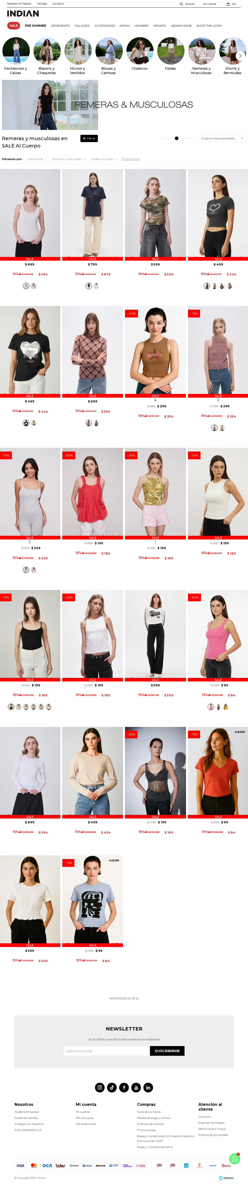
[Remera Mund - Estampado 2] (92, 352)
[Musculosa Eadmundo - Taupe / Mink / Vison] (41, 707)
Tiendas (42, 3)
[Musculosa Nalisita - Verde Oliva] (218, 707)
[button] (187, 3)
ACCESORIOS (105, 25)
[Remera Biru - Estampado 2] (207, 286)
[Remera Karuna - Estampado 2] (34, 423)
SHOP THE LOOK (209, 25)
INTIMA (125, 25)
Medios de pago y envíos (153, 1118)
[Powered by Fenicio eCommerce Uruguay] (226, 1178)
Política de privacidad (213, 1135)
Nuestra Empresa (27, 1112)
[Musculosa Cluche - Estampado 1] (222, 428)
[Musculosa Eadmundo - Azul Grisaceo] (34, 707)
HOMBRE (141, 25)
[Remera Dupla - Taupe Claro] (92, 772)
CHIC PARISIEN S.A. (28, 1130)
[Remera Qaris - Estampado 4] (155, 635)
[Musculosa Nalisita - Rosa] (211, 707)
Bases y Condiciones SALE (155, 1147)
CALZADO (82, 25)
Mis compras (84, 1118)
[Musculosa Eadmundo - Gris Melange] (19, 707)
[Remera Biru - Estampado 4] (222, 286)
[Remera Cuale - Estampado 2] (92, 215)
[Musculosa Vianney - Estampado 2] (26, 570)
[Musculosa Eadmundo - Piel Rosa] (26, 707)
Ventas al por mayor (212, 1129)
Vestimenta (35, 159)
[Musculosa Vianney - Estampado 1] (34, 570)
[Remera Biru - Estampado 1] (229, 286)
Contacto (58, 3)
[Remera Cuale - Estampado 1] (96, 286)
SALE (14, 25)
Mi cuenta (83, 1112)
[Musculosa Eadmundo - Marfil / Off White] (49, 707)
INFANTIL (159, 25)
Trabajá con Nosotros (29, 1124)
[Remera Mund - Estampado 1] (96, 423)
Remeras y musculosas (67, 159)
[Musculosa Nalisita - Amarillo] (226, 707)
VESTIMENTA (60, 25)
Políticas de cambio (150, 1124)
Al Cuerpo (102, 159)
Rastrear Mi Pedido (19, 3)
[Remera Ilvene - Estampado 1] (155, 215)
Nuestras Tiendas (26, 1118)
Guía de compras (149, 1112)
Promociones (146, 1130)
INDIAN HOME (181, 25)
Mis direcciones (86, 1124)
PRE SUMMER (35, 25)
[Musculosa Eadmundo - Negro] (11, 707)
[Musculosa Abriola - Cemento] (26, 286)
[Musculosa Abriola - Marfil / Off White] (34, 286)
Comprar (30, 247)
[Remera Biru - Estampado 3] (214, 286)
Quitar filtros (131, 159)
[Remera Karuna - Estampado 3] (26, 423)
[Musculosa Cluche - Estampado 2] (214, 428)
